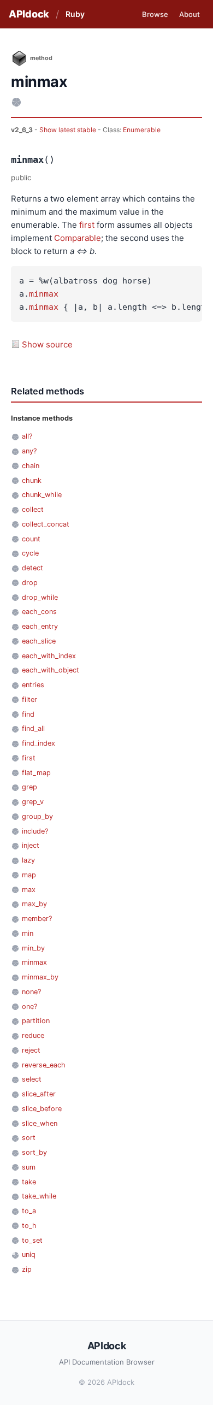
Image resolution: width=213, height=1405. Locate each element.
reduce (33, 1035)
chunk (32, 480)
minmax (43, 294)
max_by (34, 904)
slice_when (39, 1123)
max (29, 889)
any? (29, 451)
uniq (29, 1254)
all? (27, 436)
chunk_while (42, 495)
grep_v (33, 802)
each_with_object (50, 670)
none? (31, 992)
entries (33, 685)
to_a (29, 1211)
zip (27, 1269)
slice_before (42, 1109)
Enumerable (142, 130)
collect (33, 509)
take (29, 1182)
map (29, 875)
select (32, 1079)
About (189, 14)
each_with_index (49, 656)
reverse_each (44, 1065)
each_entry (40, 626)
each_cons (39, 611)
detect (32, 568)
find (28, 714)
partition (36, 1021)
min (27, 933)
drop (30, 582)
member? (37, 918)
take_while (39, 1196)
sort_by (34, 1152)
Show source (47, 344)
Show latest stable (68, 130)
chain (30, 466)
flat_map (36, 773)
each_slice (39, 641)
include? (35, 831)
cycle (30, 553)
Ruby (75, 14)
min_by (33, 948)
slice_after (39, 1094)
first (86, 225)
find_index (38, 743)
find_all (33, 728)
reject (31, 1050)
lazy (28, 860)
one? (29, 1006)
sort (29, 1138)
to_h (29, 1225)
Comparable (77, 238)
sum (29, 1167)
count (31, 539)
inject (30, 845)
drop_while (40, 597)
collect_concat (45, 524)
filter (29, 699)
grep (29, 787)
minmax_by (40, 977)
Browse (155, 14)
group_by (37, 816)
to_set (32, 1240)
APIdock (29, 14)
